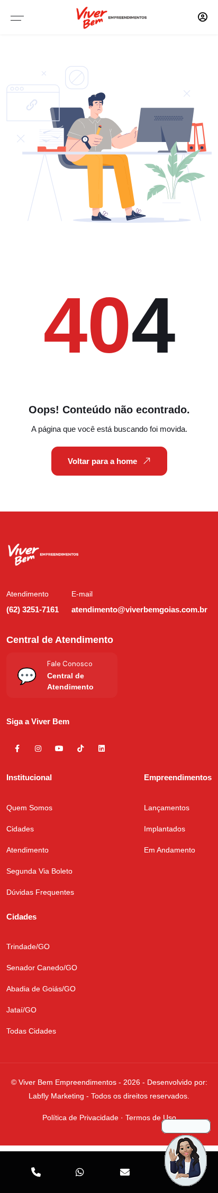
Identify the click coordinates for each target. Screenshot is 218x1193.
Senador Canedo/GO (41, 967)
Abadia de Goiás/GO (41, 988)
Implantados (164, 829)
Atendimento (27, 850)
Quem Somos (29, 807)
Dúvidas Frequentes (40, 892)
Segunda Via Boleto (39, 871)
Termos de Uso (150, 1117)
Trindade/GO (28, 946)
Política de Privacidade (80, 1117)
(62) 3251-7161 (32, 609)
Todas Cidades (31, 1031)
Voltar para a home (102, 461)
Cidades (20, 829)
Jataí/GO (21, 1010)
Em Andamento (169, 850)
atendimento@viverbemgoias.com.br (139, 609)
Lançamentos (166, 807)
